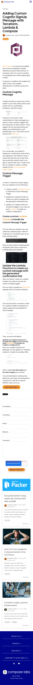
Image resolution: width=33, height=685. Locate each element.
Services (15, 643)
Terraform (13, 209)
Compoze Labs (10, 35)
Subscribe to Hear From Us (15, 658)
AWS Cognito (7, 66)
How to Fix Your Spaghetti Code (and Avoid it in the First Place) (15, 552)
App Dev (5, 39)
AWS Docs (15, 134)
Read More (26, 523)
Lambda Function (24, 189)
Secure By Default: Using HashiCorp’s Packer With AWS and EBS (15, 498)
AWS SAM (26, 287)
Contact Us (15, 636)
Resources (15, 651)
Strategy (14, 622)
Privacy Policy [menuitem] (16, 676)
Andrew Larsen (12, 609)
